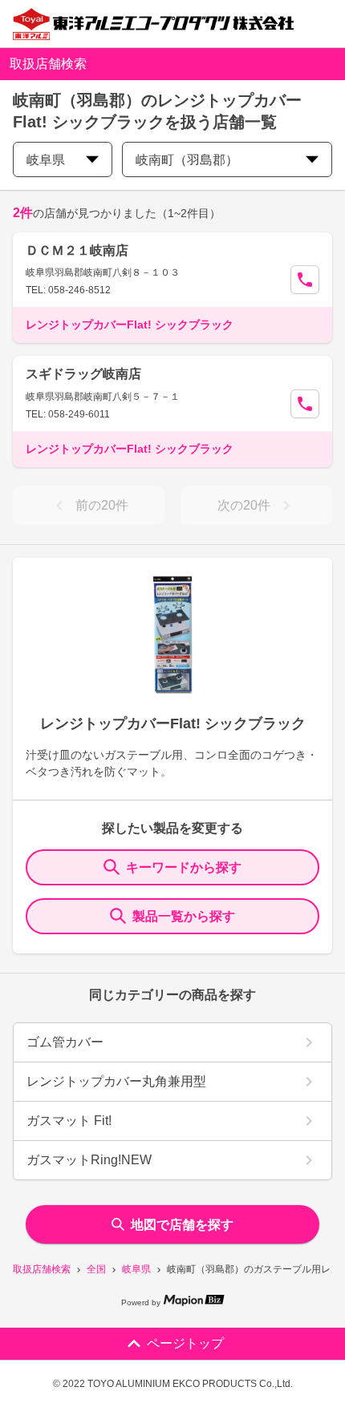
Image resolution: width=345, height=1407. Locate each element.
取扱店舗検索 (42, 1269)
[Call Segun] (304, 279)
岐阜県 (136, 1269)
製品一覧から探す (183, 916)
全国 (96, 1269)
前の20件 (101, 505)
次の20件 (243, 505)
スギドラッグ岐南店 (83, 374)
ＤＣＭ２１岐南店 (77, 250)
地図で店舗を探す (182, 1225)
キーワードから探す (184, 867)
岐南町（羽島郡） (187, 160)
